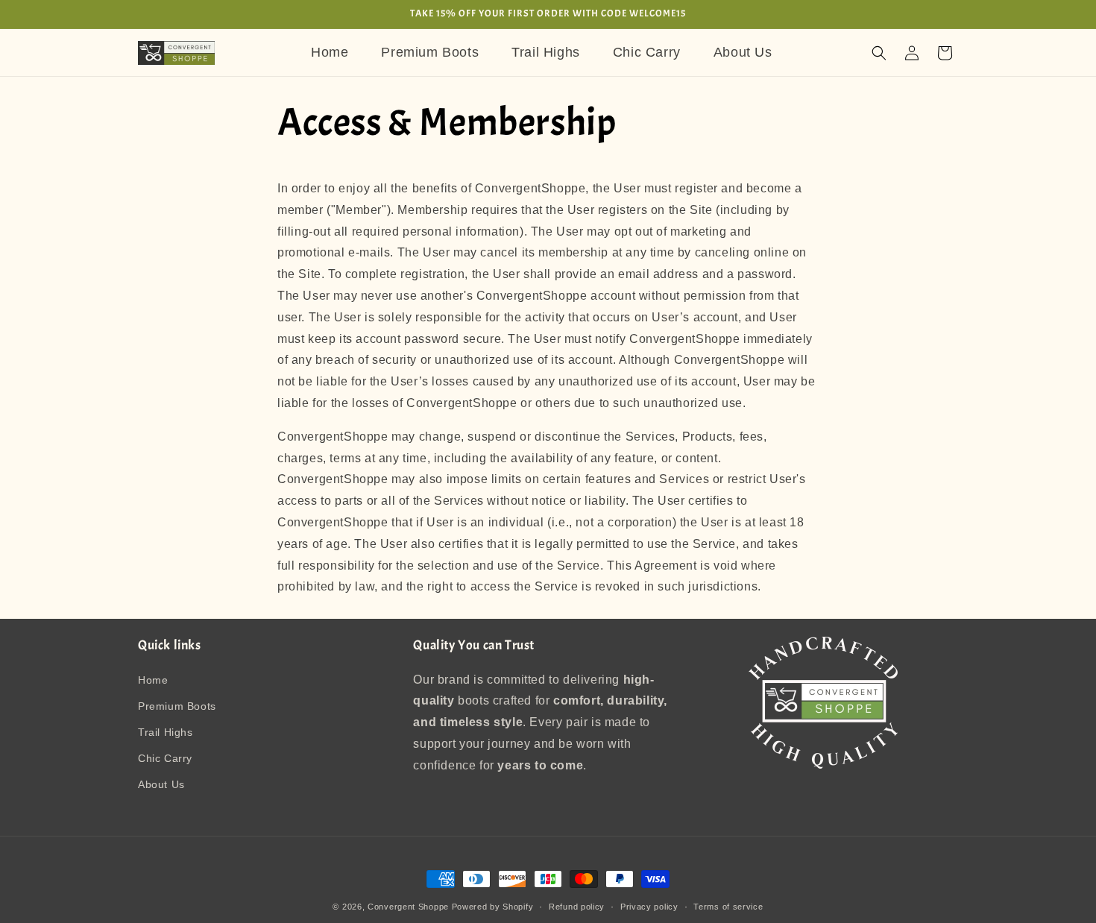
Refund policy (577, 905)
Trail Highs (165, 732)
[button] (879, 53)
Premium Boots (177, 706)
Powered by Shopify (493, 906)
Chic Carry (165, 758)
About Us (161, 784)
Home (153, 680)
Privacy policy (649, 905)
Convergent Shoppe (408, 906)
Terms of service (728, 905)
